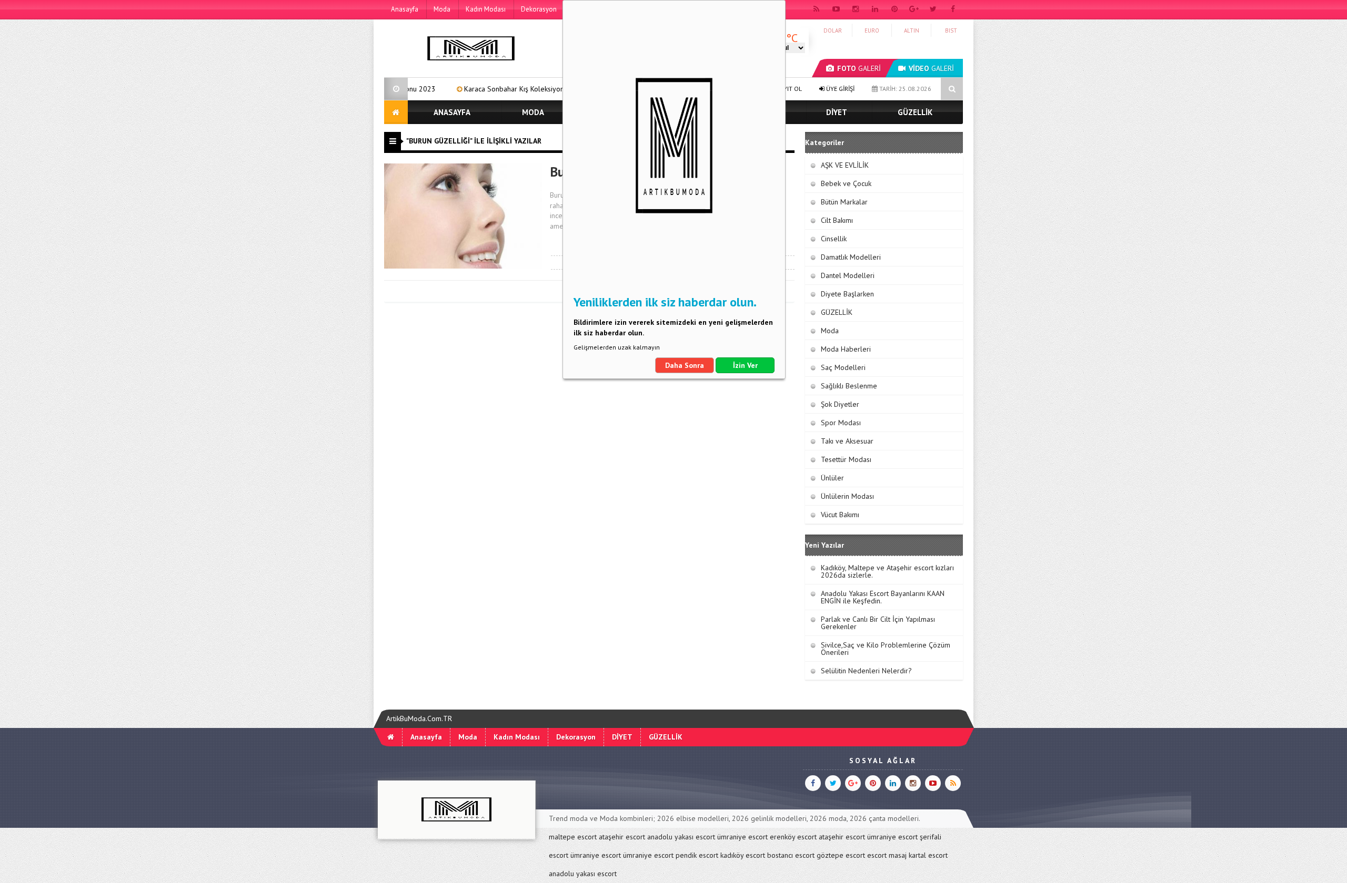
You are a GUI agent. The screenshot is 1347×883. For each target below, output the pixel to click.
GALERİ (859, 68)
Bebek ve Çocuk (846, 183)
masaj (898, 855)
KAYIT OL (788, 89)
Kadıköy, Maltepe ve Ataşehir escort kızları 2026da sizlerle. (887, 571)
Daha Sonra (684, 365)
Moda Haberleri (846, 349)
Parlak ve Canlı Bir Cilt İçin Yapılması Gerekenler (878, 622)
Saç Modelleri (843, 367)
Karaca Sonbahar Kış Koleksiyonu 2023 (484, 89)
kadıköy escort (742, 855)
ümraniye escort (742, 836)
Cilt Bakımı (837, 220)
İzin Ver (745, 365)
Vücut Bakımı (840, 514)
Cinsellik (834, 238)
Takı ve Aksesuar (847, 441)
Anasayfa (404, 9)
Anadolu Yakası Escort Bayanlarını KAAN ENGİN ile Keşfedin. (882, 597)
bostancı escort (791, 855)
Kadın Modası (486, 9)
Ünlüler (832, 477)
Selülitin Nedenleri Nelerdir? (866, 670)
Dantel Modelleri (847, 275)
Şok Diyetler (840, 404)
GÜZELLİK (915, 112)
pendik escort (697, 855)
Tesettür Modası (846, 459)
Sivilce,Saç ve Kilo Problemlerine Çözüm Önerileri (885, 648)
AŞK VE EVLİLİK (845, 165)
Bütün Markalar (844, 202)
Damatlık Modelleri (851, 257)
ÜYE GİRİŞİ (840, 89)
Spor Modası (841, 422)
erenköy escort (793, 836)
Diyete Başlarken (847, 294)
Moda (442, 9)
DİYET (836, 112)
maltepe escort (573, 836)
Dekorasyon (539, 9)
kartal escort (928, 855)
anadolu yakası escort (681, 836)
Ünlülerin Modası (847, 496)
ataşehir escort (622, 836)
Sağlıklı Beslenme (849, 386)
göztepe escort (841, 855)
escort (877, 855)
